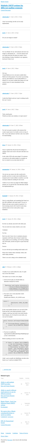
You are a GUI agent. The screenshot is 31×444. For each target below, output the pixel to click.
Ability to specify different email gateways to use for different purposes (8, 391)
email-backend (4, 397)
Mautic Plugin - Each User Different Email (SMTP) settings (8, 403)
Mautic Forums (4, 1)
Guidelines (15, 433)
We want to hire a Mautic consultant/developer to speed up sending (8, 413)
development (10, 416)
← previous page (6, 369)
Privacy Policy (4, 436)
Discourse (9, 440)
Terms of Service (23, 433)
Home (2, 433)
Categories (8, 433)
